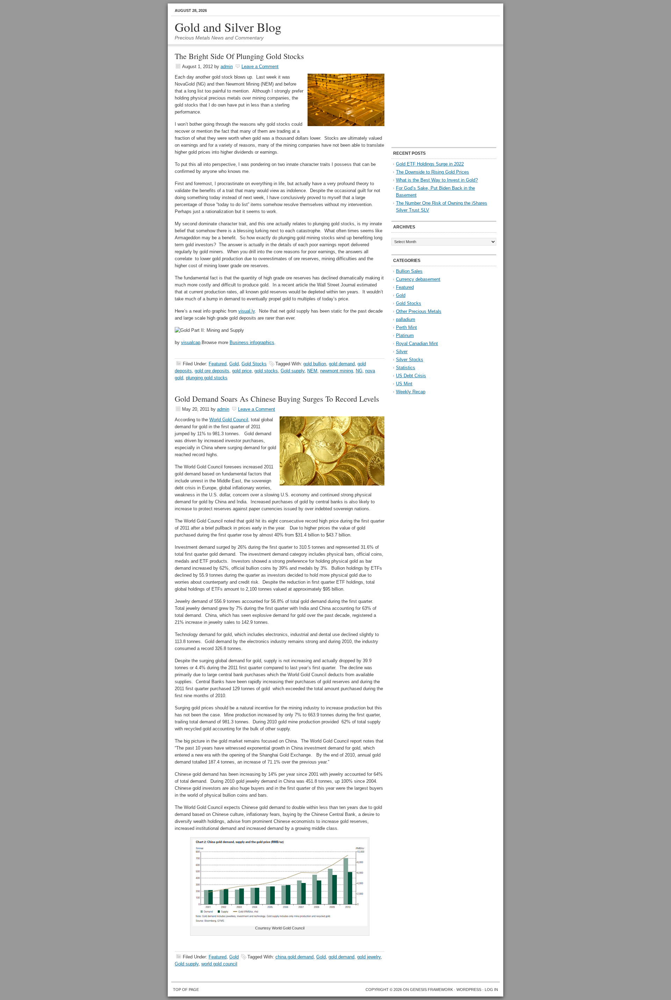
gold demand (342, 363)
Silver (401, 351)
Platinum (405, 335)
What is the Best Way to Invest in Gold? (437, 180)
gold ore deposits (212, 370)
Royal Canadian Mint (417, 343)
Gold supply (292, 370)
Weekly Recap (410, 391)
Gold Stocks (254, 363)
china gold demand (294, 956)
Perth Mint (406, 327)
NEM (312, 370)
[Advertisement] (435, 96)
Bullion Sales (409, 271)
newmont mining (336, 370)
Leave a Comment (260, 66)
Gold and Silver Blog (228, 27)
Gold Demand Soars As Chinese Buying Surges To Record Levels (277, 399)
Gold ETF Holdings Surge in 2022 (430, 164)
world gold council (219, 963)
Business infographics (252, 342)
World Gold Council (228, 419)
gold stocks (266, 370)
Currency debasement (418, 279)
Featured (217, 363)
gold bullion (314, 363)
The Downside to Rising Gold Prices (432, 172)
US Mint (404, 383)
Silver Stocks (409, 359)
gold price (242, 370)
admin (227, 66)
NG (359, 370)
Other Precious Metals (418, 311)
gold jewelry (369, 956)
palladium (405, 319)
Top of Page (186, 989)
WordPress (468, 989)
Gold (234, 363)
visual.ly (246, 311)
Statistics (405, 367)
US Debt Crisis (411, 375)
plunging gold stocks (207, 377)
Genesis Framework (431, 989)
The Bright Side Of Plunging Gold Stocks (239, 56)
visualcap (190, 342)
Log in (491, 989)
